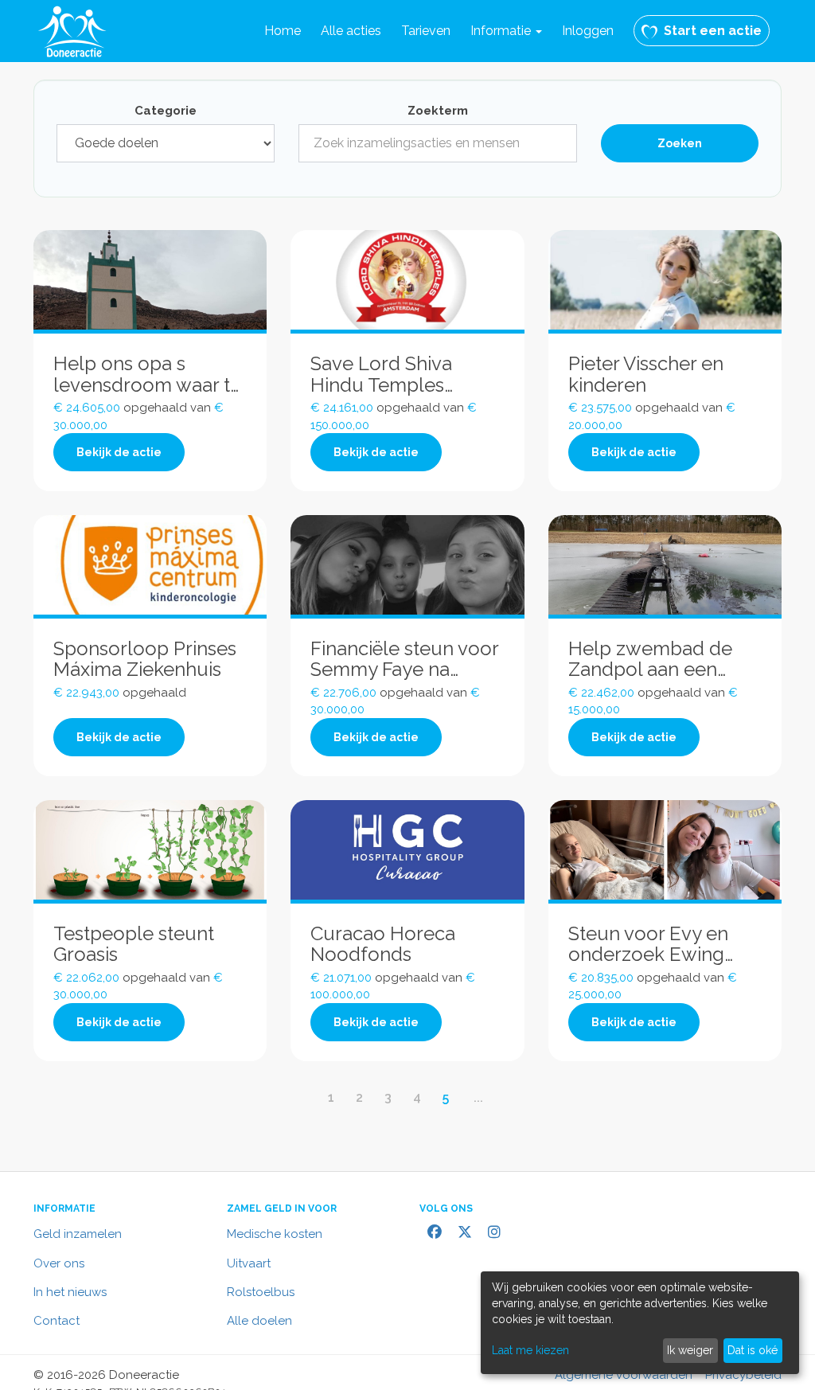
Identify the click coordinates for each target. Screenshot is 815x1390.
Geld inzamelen (77, 1234)
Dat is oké (752, 1350)
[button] (506, 31)
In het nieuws (70, 1292)
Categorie (166, 110)
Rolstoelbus (260, 1292)
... (478, 1097)
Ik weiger (690, 1350)
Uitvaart (249, 1263)
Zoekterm (438, 110)
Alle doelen (259, 1321)
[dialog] (640, 1322)
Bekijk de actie (119, 452)
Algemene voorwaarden (623, 1375)
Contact (56, 1321)
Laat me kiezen (530, 1350)
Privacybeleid (743, 1375)
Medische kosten (274, 1234)
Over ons (58, 1263)
